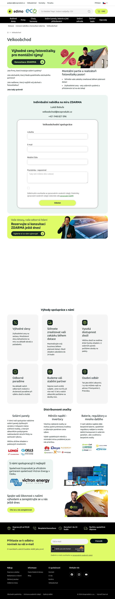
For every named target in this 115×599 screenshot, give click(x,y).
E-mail (29, 144)
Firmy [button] (23, 20)
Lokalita (30, 132)
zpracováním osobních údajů (83, 555)
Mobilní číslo (32, 157)
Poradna (50, 3)
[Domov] (21, 11)
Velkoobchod (31, 3)
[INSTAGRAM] (79, 574)
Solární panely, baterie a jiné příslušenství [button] (57, 20)
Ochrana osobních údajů (32, 594)
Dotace (11, 26)
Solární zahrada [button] (79, 20)
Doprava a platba (13, 572)
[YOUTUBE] (86, 574)
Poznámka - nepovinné (36, 170)
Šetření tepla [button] (92, 20)
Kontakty (42, 3)
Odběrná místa (12, 583)
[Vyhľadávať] (89, 11)
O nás (51, 576)
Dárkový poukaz (13, 579)
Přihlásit (98, 3)
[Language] (105, 3)
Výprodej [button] (103, 20)
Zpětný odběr (48, 594)
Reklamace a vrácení (14, 576)
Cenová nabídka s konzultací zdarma (30, 26)
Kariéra (51, 579)
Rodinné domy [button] (13, 20)
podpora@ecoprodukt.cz (16, 3)
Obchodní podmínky (14, 594)
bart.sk (105, 594)
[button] (99, 11)
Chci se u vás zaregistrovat (21, 510)
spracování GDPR (66, 196)
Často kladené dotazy (35, 572)
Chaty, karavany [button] (33, 20)
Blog (29, 576)
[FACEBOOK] (72, 574)
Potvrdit (98, 541)
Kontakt (51, 572)
